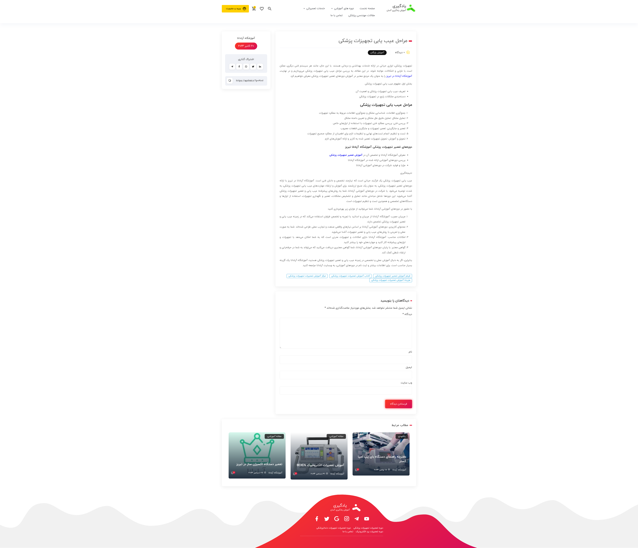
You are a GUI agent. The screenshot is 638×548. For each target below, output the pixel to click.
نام (410, 352)
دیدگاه (407, 314)
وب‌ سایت (406, 383)
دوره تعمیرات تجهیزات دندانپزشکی (333, 528)
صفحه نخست (367, 8)
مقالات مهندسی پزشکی (361, 15)
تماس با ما (336, 15)
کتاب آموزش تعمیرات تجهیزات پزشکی (350, 276)
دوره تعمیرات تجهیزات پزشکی (368, 528)
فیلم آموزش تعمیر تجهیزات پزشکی (392, 276)
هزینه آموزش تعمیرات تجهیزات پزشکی (390, 280)
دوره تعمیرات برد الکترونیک (369, 531)
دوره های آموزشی (344, 8)
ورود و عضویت (233, 8)
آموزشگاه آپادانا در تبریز (399, 76)
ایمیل (409, 367)
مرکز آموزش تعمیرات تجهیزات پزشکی (307, 276)
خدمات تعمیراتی (315, 8)
